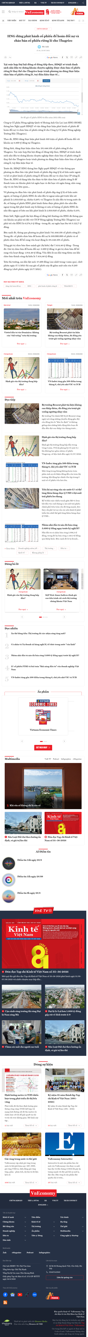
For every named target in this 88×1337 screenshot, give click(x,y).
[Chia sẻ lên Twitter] (67, 57)
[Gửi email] (71, 57)
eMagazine (77, 759)
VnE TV (44, 3)
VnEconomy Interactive (60, 1158)
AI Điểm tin (43, 851)
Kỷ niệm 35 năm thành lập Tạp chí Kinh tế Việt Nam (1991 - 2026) (64, 1098)
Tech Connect (57, 3)
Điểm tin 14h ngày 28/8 (29, 860)
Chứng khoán (8, 3)
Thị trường (72, 20)
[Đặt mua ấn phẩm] (77, 11)
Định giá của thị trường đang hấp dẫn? (59, 439)
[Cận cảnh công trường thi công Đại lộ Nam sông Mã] (21, 996)
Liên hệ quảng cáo (65, 1277)
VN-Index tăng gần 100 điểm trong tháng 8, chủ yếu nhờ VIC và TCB (60, 465)
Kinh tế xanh (58, 20)
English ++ (73, 3)
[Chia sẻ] (81, 57)
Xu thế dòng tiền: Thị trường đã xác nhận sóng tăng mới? (38, 633)
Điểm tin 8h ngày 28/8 (28, 893)
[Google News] (52, 57)
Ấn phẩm (43, 691)
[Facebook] (5, 1294)
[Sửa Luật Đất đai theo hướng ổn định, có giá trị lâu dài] (65, 1031)
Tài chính (32, 20)
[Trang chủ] (3, 20)
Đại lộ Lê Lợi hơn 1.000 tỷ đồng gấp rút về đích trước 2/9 (63, 1013)
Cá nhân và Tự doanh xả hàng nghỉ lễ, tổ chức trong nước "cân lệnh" (43, 644)
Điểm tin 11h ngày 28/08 (30, 876)
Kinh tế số (44, 20)
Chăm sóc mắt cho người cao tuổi (22, 1046)
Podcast (56, 759)
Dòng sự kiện (43, 1064)
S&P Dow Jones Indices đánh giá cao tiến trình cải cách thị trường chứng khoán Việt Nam (59, 598)
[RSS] (5, 1301)
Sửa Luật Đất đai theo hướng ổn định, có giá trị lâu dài (23, 838)
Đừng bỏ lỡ (12, 564)
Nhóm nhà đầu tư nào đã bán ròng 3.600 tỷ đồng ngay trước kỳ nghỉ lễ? (61, 527)
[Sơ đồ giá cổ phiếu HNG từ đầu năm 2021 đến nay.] (43, 80)
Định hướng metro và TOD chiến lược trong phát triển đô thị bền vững (21, 1098)
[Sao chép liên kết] (76, 57)
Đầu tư (22, 20)
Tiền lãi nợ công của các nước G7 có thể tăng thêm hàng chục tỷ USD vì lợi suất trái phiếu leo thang (62, 493)
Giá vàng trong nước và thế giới (21, 1158)
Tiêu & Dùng (24, 3)
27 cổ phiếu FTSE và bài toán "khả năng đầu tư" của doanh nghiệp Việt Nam (45, 667)
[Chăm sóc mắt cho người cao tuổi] (21, 1031)
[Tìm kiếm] (9, 12)
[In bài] (5, 57)
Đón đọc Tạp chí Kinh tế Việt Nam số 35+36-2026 (61, 838)
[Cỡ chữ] (10, 57)
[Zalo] (34, 1294)
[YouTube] (19, 1294)
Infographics (66, 759)
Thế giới (49, 305)
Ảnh (4, 1252)
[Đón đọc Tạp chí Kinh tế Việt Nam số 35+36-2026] (43, 943)
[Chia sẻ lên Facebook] (62, 57)
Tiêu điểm (11, 20)
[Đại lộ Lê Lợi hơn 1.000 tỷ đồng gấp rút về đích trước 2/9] (65, 996)
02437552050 (54, 1272)
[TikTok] (27, 1294)
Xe (35, 3)
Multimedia (12, 758)
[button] (40, 616)
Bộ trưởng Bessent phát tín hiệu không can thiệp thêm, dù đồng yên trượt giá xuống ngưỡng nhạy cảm (64, 336)
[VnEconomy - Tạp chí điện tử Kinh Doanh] (43, 1192)
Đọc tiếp (10, 400)
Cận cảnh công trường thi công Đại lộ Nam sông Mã (21, 1013)
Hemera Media (41, 1321)
